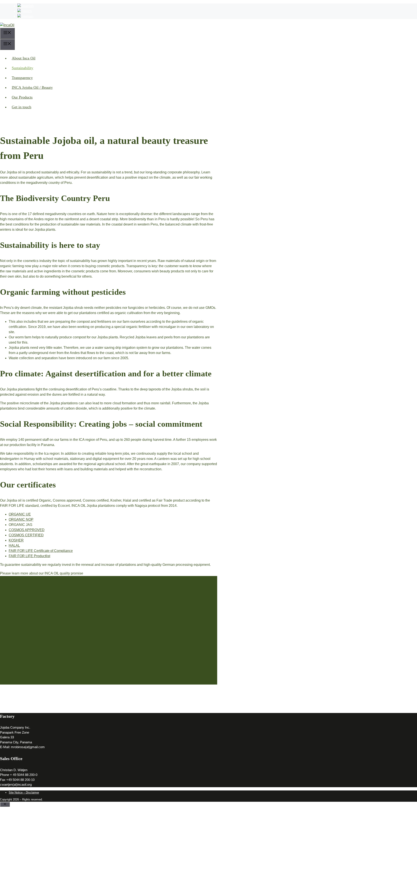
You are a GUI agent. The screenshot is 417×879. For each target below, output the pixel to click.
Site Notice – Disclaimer (24, 792)
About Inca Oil (23, 58)
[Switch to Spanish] (25, 6)
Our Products (22, 97)
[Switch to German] (25, 16)
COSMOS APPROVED (27, 530)
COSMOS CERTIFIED (26, 535)
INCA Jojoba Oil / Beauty (32, 87)
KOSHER (16, 540)
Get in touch (21, 107)
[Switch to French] (24, 11)
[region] (108, 637)
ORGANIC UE (20, 514)
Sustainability (22, 68)
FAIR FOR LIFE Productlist (29, 556)
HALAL (14, 545)
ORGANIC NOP (21, 519)
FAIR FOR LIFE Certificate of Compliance (41, 551)
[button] (108, 688)
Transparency (22, 78)
